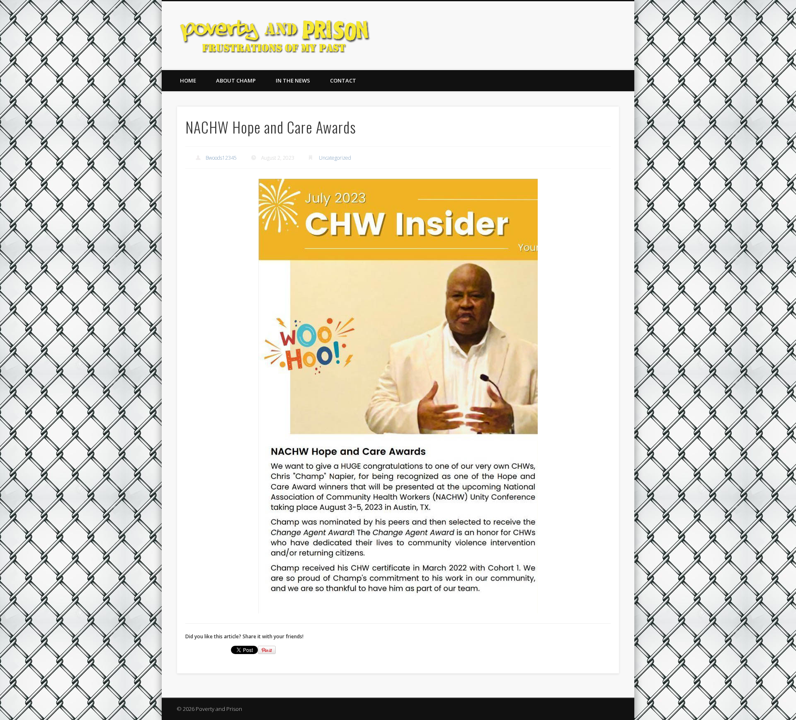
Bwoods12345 (221, 157)
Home (188, 80)
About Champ (236, 80)
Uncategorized (335, 157)
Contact (343, 80)
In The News (293, 80)
